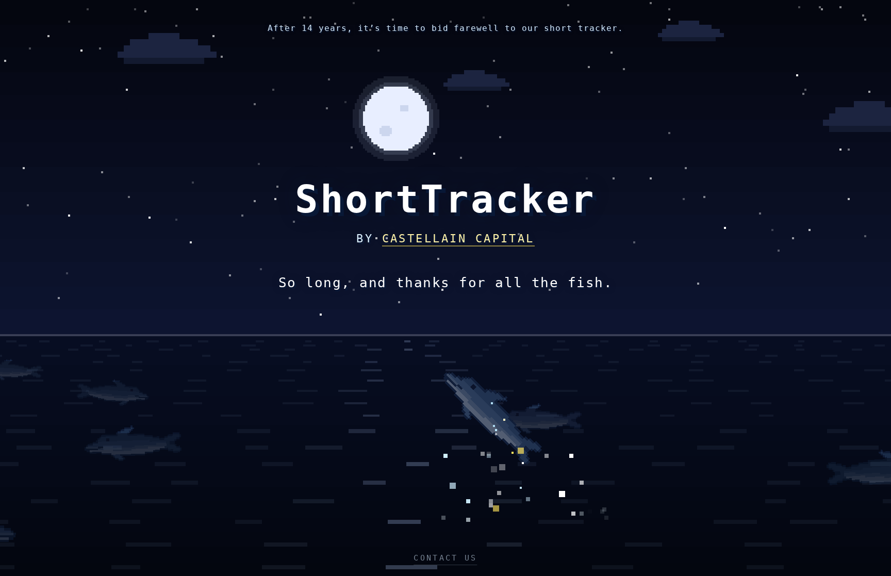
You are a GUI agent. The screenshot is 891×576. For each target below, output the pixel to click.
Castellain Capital (458, 238)
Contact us (445, 558)
